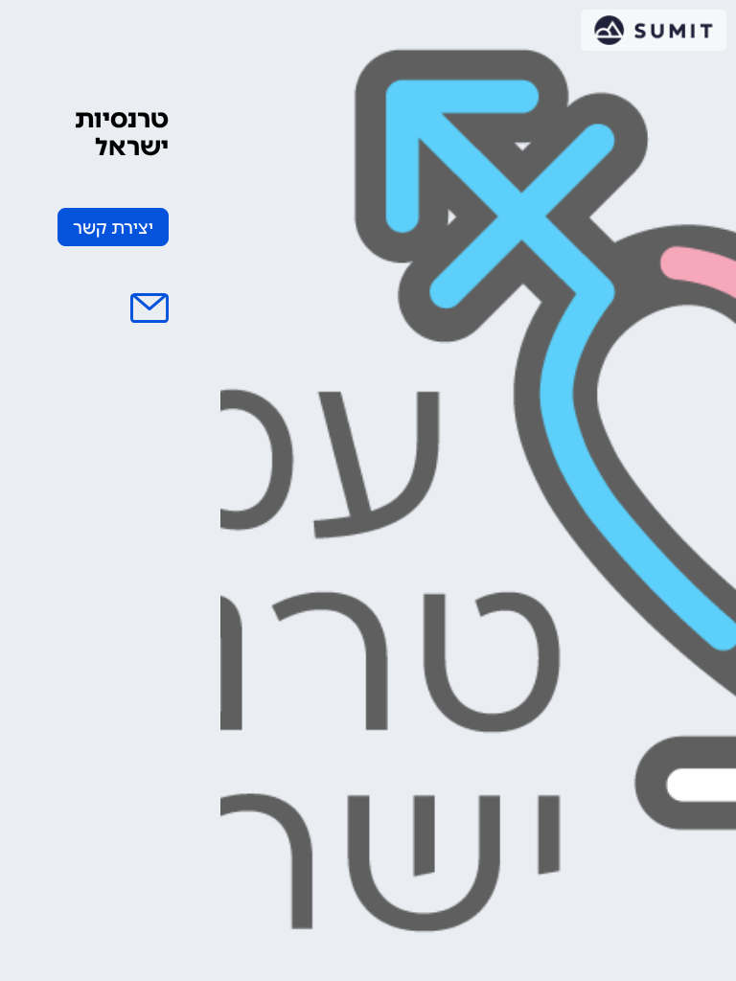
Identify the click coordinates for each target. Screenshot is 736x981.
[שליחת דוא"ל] (149, 308)
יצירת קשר (113, 228)
